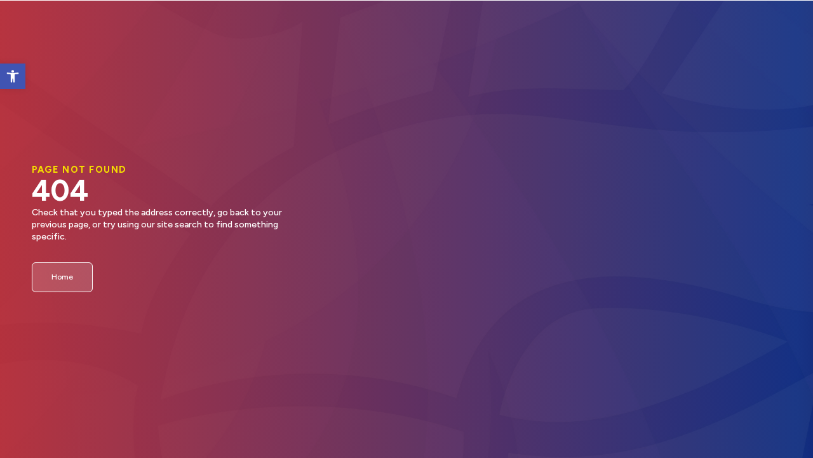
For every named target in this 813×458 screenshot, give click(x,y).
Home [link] (62, 277)
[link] (12, 76)
